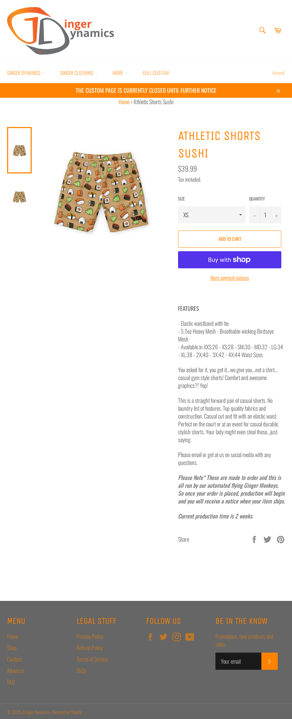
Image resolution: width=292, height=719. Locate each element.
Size (181, 199)
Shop (12, 647)
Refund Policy (90, 647)
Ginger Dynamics (24, 72)
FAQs (81, 670)
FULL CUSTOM (156, 72)
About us (15, 670)
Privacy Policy (90, 636)
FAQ (11, 682)
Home (124, 101)
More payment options (229, 277)
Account (278, 72)
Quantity (257, 199)
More (118, 72)
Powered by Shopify (67, 712)
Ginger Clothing (77, 72)
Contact (14, 659)
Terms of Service (92, 659)
